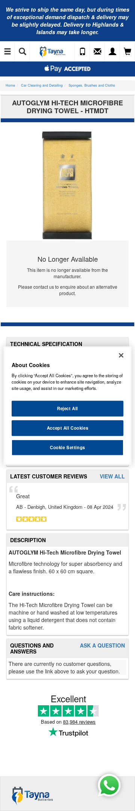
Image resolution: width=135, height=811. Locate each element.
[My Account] (112, 51)
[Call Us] (82, 51)
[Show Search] (22, 51)
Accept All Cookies (67, 428)
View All (112, 476)
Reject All (67, 408)
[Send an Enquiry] (97, 51)
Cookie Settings (67, 447)
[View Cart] (127, 51)
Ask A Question (102, 645)
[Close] (121, 355)
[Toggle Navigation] (7, 51)
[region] (67, 405)
